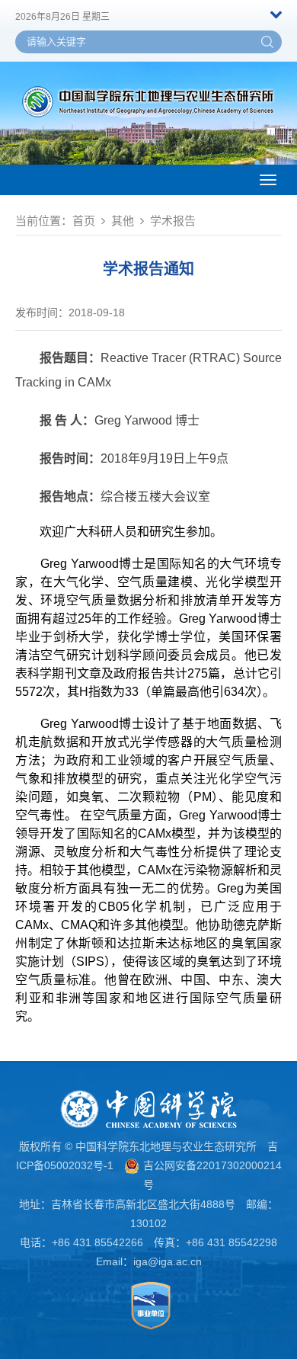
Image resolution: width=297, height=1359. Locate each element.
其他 (122, 220)
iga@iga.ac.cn (167, 1261)
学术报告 (173, 220)
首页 (83, 220)
